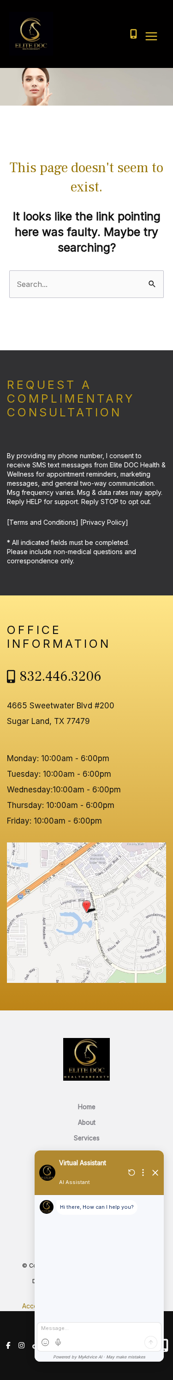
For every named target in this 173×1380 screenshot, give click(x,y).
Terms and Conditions (42, 522)
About (86, 1122)
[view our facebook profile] (8, 1345)
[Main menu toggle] (151, 36)
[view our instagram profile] (22, 1345)
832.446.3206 (60, 676)
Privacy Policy (104, 522)
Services (87, 1138)
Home (86, 1107)
